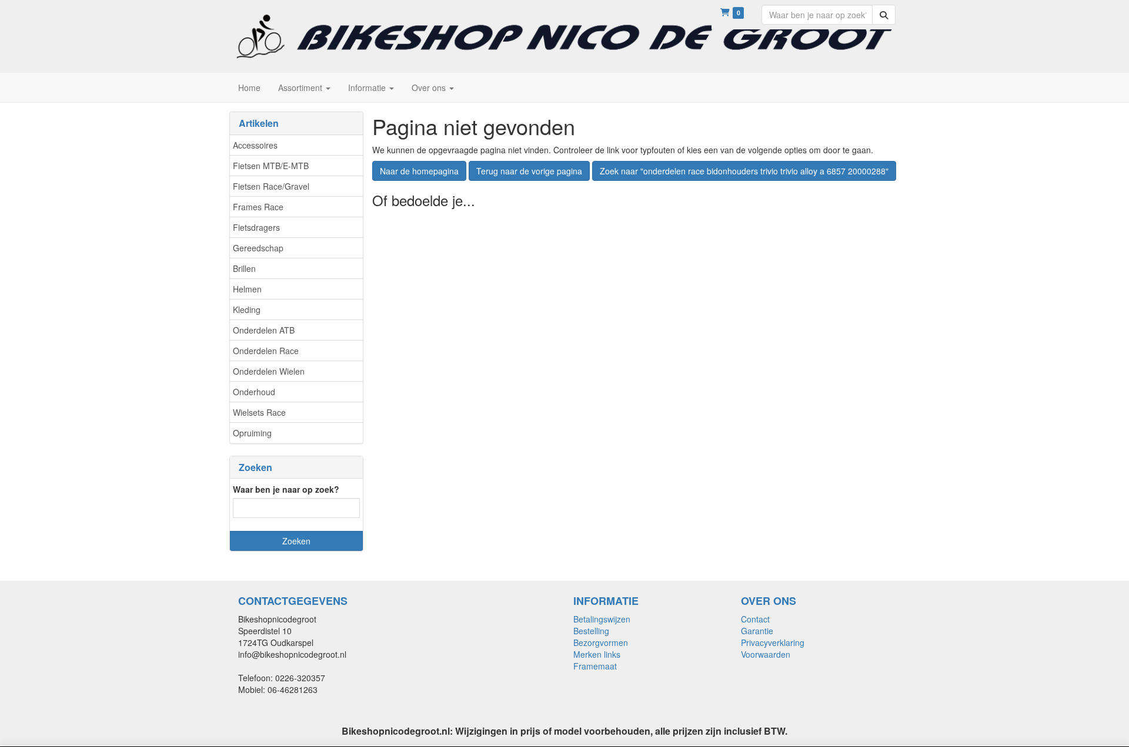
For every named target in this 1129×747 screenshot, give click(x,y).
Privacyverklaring (772, 642)
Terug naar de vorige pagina (529, 171)
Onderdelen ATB (264, 330)
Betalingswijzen (601, 619)
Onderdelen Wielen (269, 371)
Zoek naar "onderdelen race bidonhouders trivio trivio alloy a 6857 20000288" (744, 171)
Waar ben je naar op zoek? (286, 489)
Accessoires (255, 145)
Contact (755, 619)
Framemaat (595, 666)
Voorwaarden (765, 654)
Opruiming (252, 433)
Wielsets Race (259, 412)
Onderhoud (254, 392)
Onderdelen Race (266, 350)
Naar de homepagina (419, 171)
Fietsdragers (256, 227)
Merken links (596, 654)
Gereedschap (258, 248)
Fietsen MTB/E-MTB (271, 165)
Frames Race (258, 207)
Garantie (757, 631)
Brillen (244, 268)
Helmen (247, 289)
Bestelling (591, 631)
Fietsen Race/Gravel (271, 186)
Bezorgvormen (600, 642)
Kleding (246, 309)
